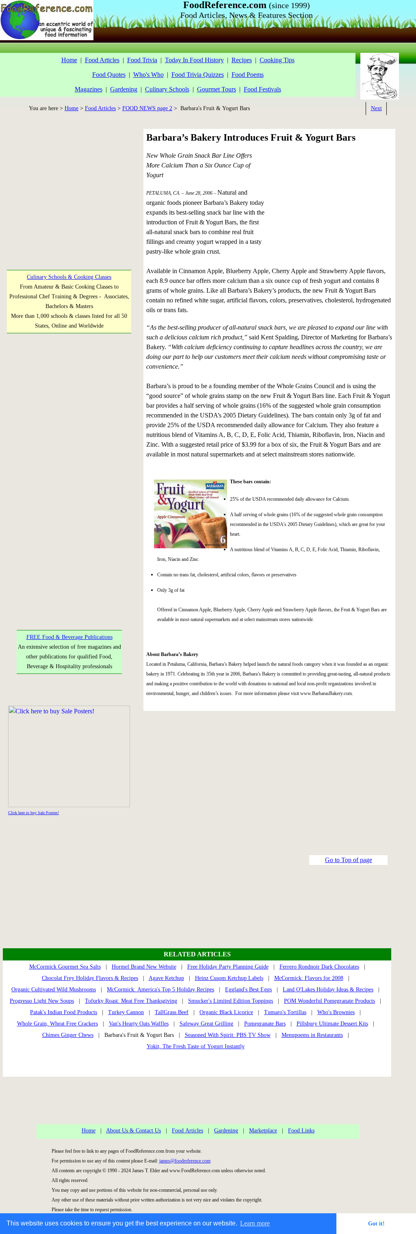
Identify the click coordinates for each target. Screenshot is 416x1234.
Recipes (242, 59)
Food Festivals (262, 89)
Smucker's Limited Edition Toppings (230, 1001)
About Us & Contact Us (133, 1131)
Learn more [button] (255, 1223)
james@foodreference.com (184, 1161)
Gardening (123, 89)
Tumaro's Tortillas (285, 1012)
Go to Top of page (348, 859)
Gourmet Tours (216, 89)
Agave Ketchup (166, 978)
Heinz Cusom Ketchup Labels (229, 978)
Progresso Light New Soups (42, 1001)
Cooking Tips (277, 59)
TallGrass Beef (171, 1012)
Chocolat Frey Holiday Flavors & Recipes (90, 978)
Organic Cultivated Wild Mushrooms (53, 989)
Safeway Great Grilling (206, 1024)
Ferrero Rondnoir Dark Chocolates (319, 967)
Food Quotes (109, 74)
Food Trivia (142, 59)
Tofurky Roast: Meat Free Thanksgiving (131, 1001)
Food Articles (102, 59)
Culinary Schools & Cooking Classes (69, 277)
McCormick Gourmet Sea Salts (65, 967)
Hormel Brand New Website (144, 967)
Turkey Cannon (126, 1012)
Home (69, 59)
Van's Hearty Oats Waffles (139, 1024)
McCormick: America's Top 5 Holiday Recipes (160, 989)
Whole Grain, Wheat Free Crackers (57, 1024)
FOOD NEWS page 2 (147, 108)
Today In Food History (194, 59)
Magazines (88, 89)
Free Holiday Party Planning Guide (228, 967)
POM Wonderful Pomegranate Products (329, 1001)
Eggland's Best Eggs (248, 989)
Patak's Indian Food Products (63, 1012)
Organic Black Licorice (226, 1012)
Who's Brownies (336, 1012)
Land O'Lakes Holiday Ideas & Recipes (328, 989)
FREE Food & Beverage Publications (69, 637)
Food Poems (248, 74)
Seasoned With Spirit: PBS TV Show (228, 1035)
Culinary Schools (167, 89)
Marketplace (263, 1131)
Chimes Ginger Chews (67, 1035)
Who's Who (148, 74)
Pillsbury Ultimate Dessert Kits (332, 1024)
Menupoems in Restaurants (312, 1035)
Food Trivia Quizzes (197, 74)
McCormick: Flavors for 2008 (308, 978)
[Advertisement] (68, 186)
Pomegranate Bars (265, 1024)
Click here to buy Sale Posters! (33, 812)
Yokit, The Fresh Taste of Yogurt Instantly (196, 1046)
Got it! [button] (376, 1223)
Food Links (301, 1131)
